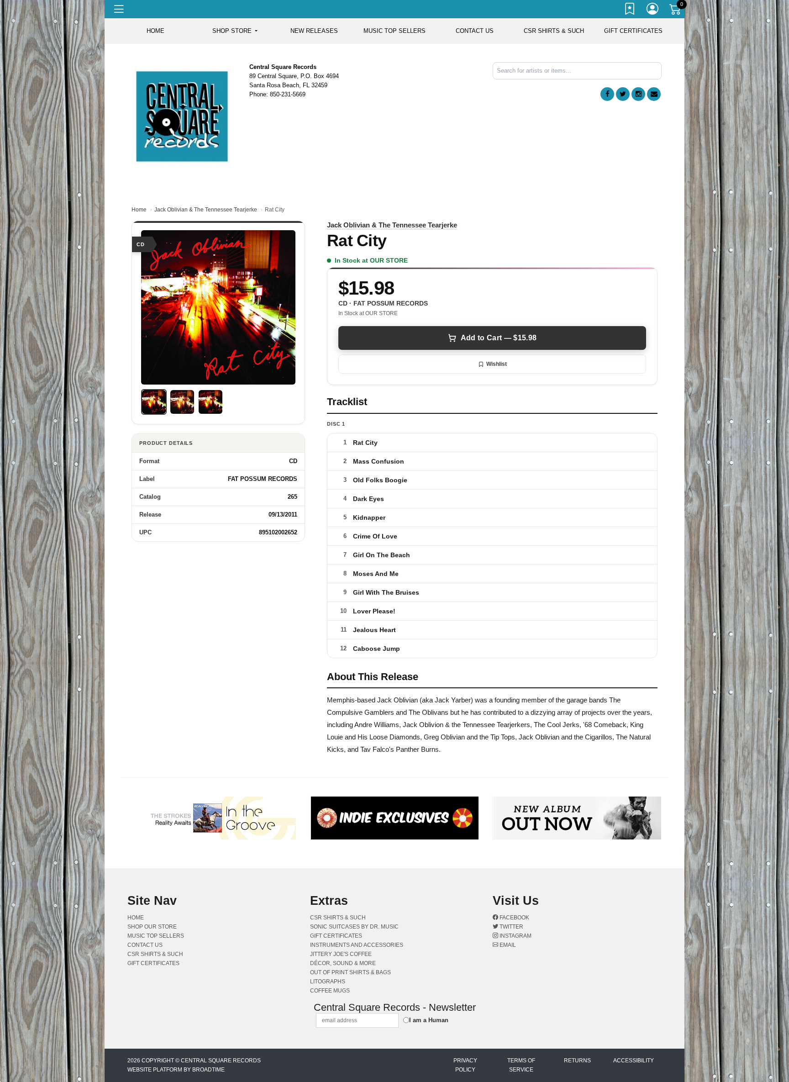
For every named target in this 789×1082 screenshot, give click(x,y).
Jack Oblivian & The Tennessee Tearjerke (205, 209)
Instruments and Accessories (356, 945)
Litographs (327, 981)
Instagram (514, 936)
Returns (577, 1060)
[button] (235, 31)
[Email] (654, 94)
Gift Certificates (633, 30)
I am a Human (428, 1020)
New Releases (314, 30)
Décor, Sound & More (343, 963)
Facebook (513, 917)
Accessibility (633, 1060)
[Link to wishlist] (630, 10)
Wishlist (496, 364)
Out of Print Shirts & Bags (350, 972)
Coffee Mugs (330, 990)
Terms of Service (521, 1065)
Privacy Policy (465, 1065)
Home (139, 209)
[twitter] (623, 94)
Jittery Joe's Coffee (341, 954)
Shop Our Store (152, 927)
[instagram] (638, 94)
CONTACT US (475, 30)
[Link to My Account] (653, 10)
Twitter (510, 927)
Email (507, 945)
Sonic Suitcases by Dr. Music (354, 927)
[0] (675, 11)
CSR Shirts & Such (554, 30)
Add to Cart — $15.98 (499, 338)
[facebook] (607, 94)
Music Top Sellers (394, 30)
